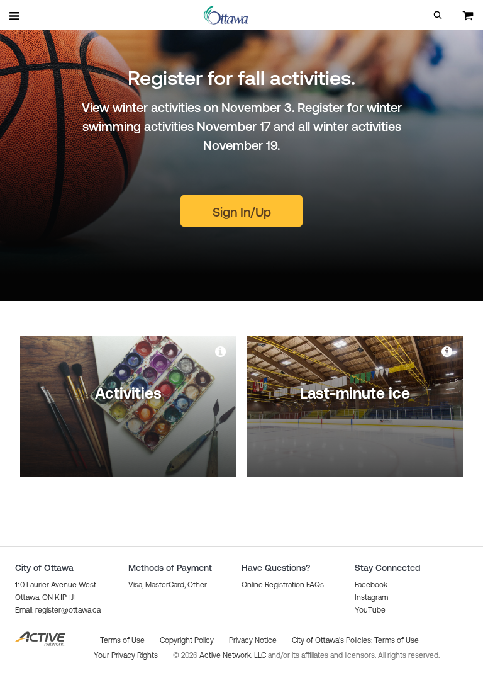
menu (15, 16)
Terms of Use (396, 640)
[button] (438, 15)
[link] (221, 351)
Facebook (371, 584)
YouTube (370, 610)
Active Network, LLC (233, 655)
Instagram (371, 597)
